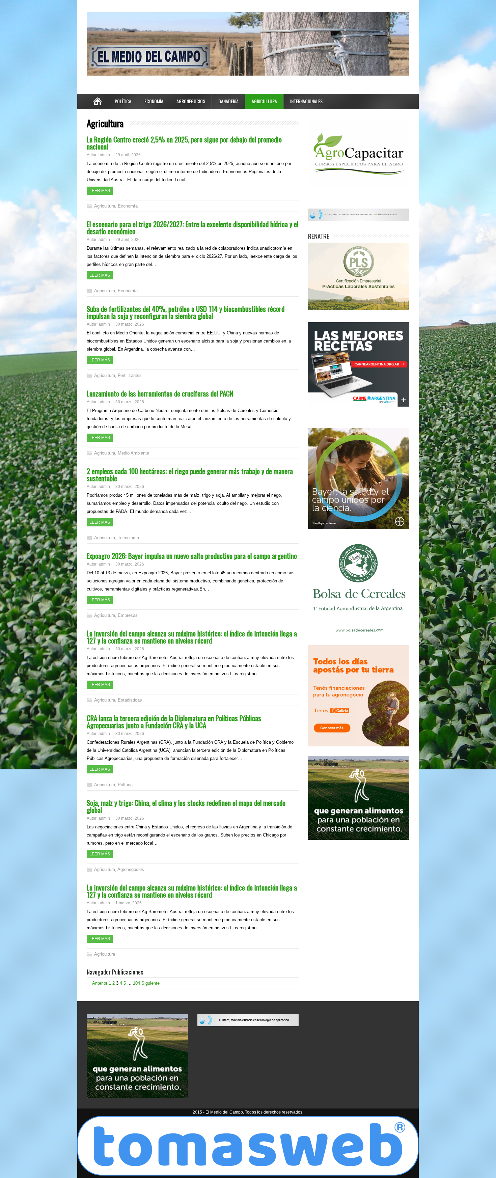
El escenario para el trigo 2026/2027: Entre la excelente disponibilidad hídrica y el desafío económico (192, 227)
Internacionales (306, 101)
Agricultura (264, 101)
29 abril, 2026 (128, 155)
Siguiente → (153, 983)
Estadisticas (130, 700)
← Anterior (97, 983)
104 (136, 983)
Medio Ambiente (133, 453)
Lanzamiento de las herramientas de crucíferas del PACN (160, 393)
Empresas (128, 615)
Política (123, 101)
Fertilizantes (130, 375)
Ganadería (228, 101)
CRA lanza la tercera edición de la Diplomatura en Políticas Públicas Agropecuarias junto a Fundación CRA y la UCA (174, 721)
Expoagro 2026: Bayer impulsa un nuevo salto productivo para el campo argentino (192, 555)
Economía (153, 101)
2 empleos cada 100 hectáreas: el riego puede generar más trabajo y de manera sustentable (190, 474)
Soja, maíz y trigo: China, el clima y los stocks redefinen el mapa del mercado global (186, 806)
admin (104, 155)
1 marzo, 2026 (128, 903)
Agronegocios (190, 101)
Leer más (99, 190)
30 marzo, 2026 (129, 324)
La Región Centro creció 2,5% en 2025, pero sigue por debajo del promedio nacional (184, 143)
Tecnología (128, 537)
